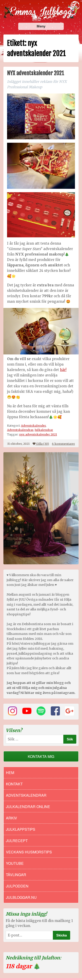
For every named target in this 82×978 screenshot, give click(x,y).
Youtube (15, 863)
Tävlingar (16, 874)
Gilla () (42, 443)
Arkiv (11, 818)
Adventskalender (33, 425)
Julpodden (17, 886)
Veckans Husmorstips (29, 852)
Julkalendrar (44, 430)
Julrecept (17, 840)
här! (63, 370)
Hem (10, 772)
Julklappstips (20, 829)
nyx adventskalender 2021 (38, 434)
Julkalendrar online (28, 806)
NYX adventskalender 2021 (35, 73)
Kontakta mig (41, 756)
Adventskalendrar (20, 430)
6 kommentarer (63, 443)
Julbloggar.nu (21, 897)
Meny (41, 26)
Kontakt (14, 783)
